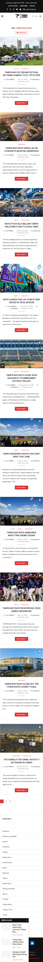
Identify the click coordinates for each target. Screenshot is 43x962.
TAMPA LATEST (35, 958)
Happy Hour (7, 857)
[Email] (20, 9)
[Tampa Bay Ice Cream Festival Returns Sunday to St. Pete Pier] (21, 51)
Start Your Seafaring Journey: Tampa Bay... (19, 928)
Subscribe (23, 6)
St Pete (5, 899)
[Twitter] (10, 9)
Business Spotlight (10, 836)
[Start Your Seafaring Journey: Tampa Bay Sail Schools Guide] (6, 927)
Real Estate (7, 883)
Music (5, 868)
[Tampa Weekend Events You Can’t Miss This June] (21, 432)
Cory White (10, 79)
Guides (5, 852)
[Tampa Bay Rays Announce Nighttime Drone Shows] (21, 511)
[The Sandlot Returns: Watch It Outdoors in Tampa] (21, 738)
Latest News (13, 6)
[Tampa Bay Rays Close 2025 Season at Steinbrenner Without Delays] (21, 353)
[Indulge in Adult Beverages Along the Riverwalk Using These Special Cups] (6, 954)
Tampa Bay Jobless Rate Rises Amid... (17, 942)
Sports (5, 894)
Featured (6, 847)
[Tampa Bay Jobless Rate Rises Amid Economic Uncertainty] (6, 942)
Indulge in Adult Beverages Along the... (19, 954)
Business (6, 831)
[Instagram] (13, 9)
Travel (5, 915)
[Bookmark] (36, 16)
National (6, 873)
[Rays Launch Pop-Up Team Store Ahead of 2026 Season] (21, 278)
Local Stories (7, 862)
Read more (21, 103)
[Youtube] (17, 9)
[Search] (33, 16)
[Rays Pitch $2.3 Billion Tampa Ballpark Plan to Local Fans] (21, 202)
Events (32, 6)
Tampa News (7, 904)
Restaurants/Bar (9, 889)
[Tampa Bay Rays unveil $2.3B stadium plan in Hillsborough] (21, 126)
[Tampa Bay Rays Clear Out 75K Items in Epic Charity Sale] (21, 662)
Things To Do (8, 910)
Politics (5, 878)
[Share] (2, 63)
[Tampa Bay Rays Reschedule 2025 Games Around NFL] (21, 586)
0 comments (35, 79)
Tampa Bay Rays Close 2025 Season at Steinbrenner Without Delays (21, 378)
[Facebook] (7, 9)
